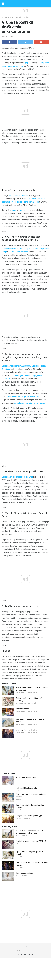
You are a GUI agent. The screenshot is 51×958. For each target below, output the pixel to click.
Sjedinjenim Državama (18, 252)
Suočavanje (27, 17)
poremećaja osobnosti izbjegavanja (27, 375)
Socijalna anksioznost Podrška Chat (17, 477)
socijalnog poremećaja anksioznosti (29, 403)
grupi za (28, 63)
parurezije (6, 378)
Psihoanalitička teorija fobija (27, 788)
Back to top (25, 947)
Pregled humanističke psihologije (29, 816)
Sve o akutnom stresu (24, 873)
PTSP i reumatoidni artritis (26, 777)
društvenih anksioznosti (12, 248)
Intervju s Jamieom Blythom (27, 730)
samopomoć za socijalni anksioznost (23, 396)
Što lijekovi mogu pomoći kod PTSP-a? (31, 841)
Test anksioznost (22, 709)
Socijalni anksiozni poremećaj (12, 17)
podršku (23, 210)
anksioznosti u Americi (18, 195)
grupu (14, 210)
